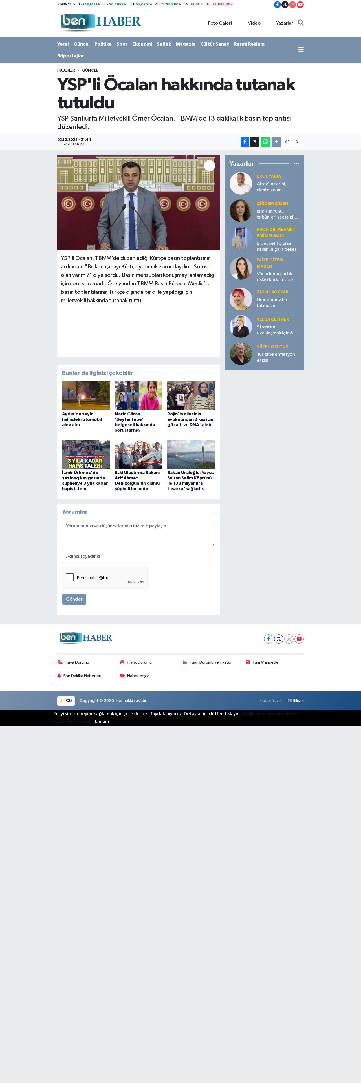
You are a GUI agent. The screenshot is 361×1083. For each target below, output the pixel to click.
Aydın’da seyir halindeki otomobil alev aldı (82, 419)
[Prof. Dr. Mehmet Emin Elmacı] (241, 237)
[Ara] (301, 23)
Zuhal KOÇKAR (272, 292)
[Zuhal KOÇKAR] (241, 299)
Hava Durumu (77, 662)
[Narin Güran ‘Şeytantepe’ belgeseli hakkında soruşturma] (139, 395)
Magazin (185, 44)
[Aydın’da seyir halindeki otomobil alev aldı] (86, 395)
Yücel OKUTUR (272, 347)
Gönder (74, 599)
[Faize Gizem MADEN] (241, 268)
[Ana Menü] (301, 50)
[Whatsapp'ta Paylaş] (265, 142)
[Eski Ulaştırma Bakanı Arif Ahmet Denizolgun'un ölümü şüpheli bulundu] (139, 454)
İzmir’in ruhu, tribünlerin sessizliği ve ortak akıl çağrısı (278, 215)
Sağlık (164, 44)
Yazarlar (284, 23)
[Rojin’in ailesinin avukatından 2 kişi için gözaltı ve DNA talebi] (191, 395)
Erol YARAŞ (269, 176)
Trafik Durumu (139, 662)
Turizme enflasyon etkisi (276, 357)
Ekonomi (142, 44)
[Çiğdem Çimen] (241, 210)
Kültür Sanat (214, 44)
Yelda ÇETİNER (273, 319)
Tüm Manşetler (266, 662)
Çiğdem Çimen (272, 204)
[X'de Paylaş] (254, 142)
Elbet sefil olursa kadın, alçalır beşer (276, 246)
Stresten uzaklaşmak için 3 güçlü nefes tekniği (277, 330)
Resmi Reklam (249, 44)
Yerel (63, 44)
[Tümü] (296, 163)
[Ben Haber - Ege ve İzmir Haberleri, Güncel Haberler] (100, 23)
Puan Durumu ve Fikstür (211, 662)
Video (254, 23)
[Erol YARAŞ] (241, 183)
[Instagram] (289, 639)
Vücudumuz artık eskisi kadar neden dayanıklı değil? (276, 277)
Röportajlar (70, 56)
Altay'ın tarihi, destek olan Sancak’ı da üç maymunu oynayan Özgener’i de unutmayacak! (276, 187)
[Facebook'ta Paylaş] (245, 142)
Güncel (82, 44)
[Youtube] (299, 639)
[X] (278, 639)
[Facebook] (268, 639)
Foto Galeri (220, 23)
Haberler (66, 70)
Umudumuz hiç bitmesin (272, 302)
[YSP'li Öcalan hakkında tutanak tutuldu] (138, 202)
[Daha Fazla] (276, 142)
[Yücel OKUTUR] (241, 353)
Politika (103, 44)
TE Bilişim (295, 701)
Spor (121, 44)
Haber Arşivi (138, 676)
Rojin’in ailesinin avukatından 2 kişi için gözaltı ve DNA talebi (190, 419)
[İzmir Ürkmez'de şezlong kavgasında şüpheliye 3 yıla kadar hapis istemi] (86, 454)
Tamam (101, 721)
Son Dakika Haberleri (82, 676)
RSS (68, 701)
